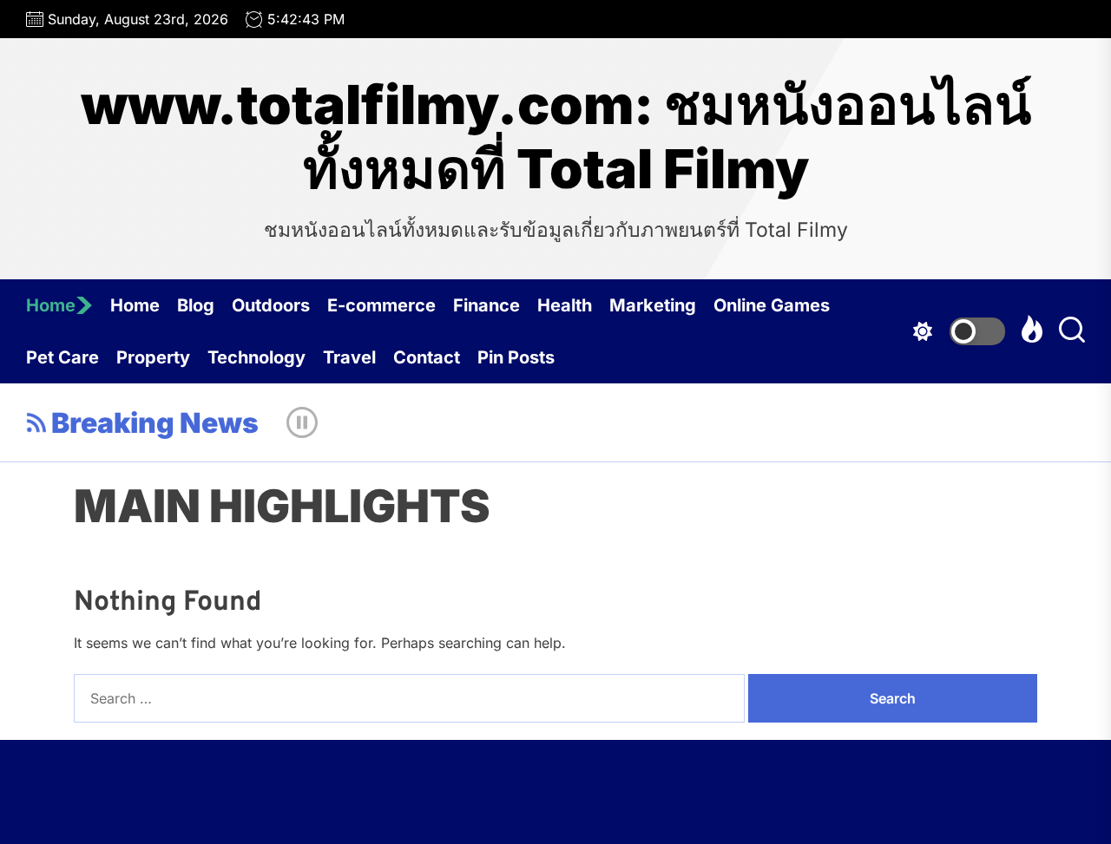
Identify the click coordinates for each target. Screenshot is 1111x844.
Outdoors (271, 305)
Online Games (771, 305)
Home (51, 305)
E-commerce (381, 305)
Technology (256, 357)
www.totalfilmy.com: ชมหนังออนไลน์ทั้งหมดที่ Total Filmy (556, 137)
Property (153, 357)
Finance (486, 305)
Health (564, 305)
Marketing (652, 305)
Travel (349, 357)
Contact (426, 357)
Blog (195, 305)
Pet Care (62, 357)
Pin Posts (516, 357)
